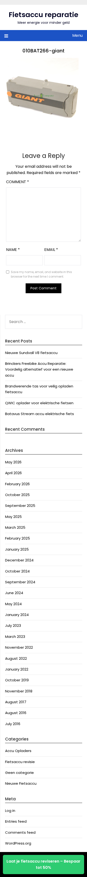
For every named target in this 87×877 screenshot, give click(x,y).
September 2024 (20, 582)
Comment (17, 182)
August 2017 (15, 701)
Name (13, 249)
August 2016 (15, 712)
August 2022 (16, 658)
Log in (10, 810)
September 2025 (20, 505)
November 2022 (19, 647)
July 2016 (12, 723)
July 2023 (13, 625)
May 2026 (13, 462)
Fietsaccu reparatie (43, 14)
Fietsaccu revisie (20, 761)
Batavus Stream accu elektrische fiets (39, 413)
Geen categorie (19, 772)
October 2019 (17, 680)
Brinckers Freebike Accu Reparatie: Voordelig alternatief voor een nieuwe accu (39, 369)
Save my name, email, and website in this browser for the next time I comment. (41, 274)
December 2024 (19, 560)
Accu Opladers (18, 750)
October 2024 (17, 571)
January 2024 (17, 614)
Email (51, 249)
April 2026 (13, 472)
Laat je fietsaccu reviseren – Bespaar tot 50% (43, 864)
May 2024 (13, 603)
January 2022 (16, 669)
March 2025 (15, 527)
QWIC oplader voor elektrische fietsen (39, 402)
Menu (77, 35)
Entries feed (16, 821)
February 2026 (17, 483)
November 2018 (18, 691)
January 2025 (17, 549)
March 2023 (15, 636)
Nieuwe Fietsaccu (20, 783)
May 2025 (13, 516)
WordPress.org (18, 843)
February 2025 (17, 538)
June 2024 (14, 592)
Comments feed (20, 832)
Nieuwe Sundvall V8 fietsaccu (31, 352)
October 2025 (17, 494)
